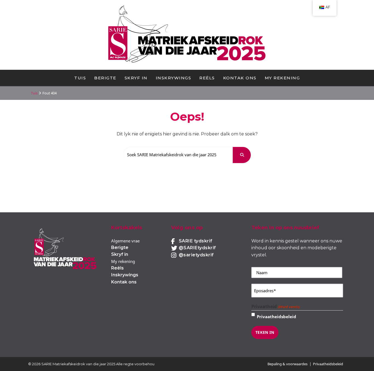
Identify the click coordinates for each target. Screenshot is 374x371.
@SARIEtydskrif (197, 247)
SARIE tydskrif (195, 241)
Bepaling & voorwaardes (287, 363)
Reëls (207, 77)
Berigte (105, 77)
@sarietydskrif (196, 254)
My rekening (282, 77)
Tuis (80, 77)
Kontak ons (240, 77)
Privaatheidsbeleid (276, 316)
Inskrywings (173, 77)
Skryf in (136, 77)
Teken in (264, 332)
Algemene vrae (125, 241)
